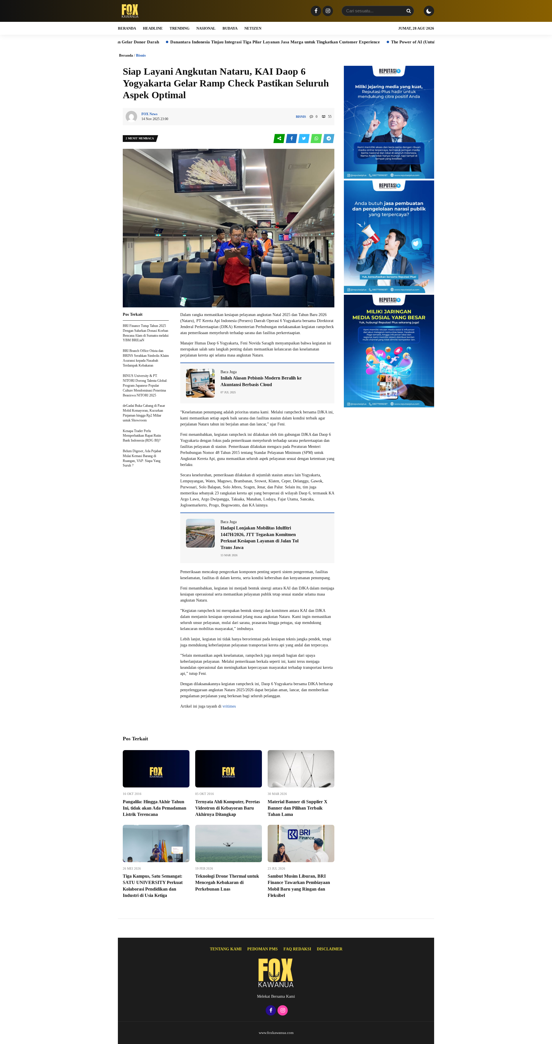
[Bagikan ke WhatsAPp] (316, 138)
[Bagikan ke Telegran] (328, 138)
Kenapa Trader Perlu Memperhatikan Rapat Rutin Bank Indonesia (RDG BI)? (142, 436)
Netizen (252, 28)
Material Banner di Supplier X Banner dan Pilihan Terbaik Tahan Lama (297, 808)
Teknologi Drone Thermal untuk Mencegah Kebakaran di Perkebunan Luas (227, 882)
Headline (153, 28)
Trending (179, 28)
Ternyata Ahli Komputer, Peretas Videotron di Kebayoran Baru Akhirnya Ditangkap (227, 808)
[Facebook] (315, 11)
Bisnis (141, 55)
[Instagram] (327, 11)
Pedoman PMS (262, 949)
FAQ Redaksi (297, 949)
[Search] (408, 11)
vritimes (229, 706)
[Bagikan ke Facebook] (292, 138)
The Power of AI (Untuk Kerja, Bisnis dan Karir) (383, 42)
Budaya (230, 28)
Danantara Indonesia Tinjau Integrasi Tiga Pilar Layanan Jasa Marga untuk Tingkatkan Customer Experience (221, 42)
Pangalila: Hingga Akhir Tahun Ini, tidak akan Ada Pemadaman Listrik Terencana (154, 808)
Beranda (127, 28)
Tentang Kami (225, 949)
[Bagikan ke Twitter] (304, 138)
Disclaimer (329, 949)
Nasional (206, 28)
